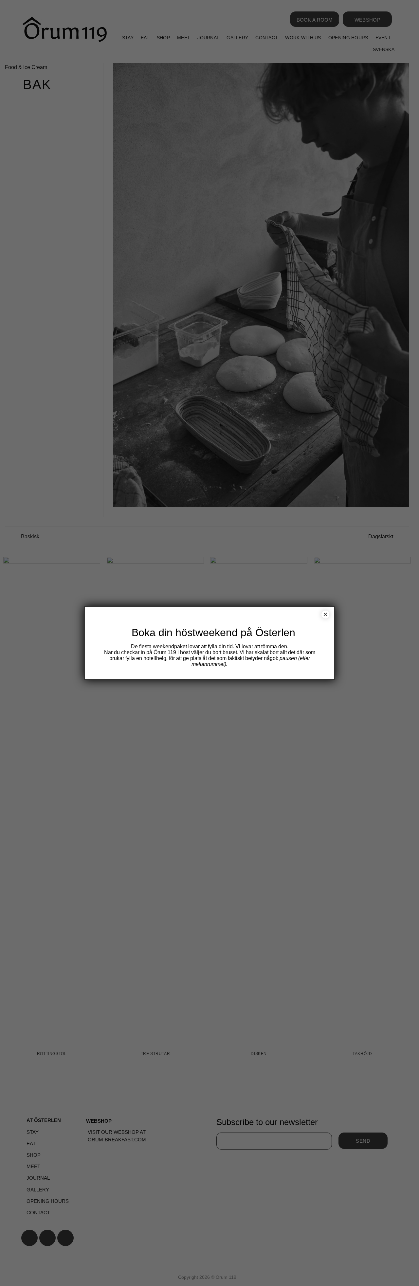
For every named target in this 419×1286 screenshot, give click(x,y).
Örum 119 (165, 652)
